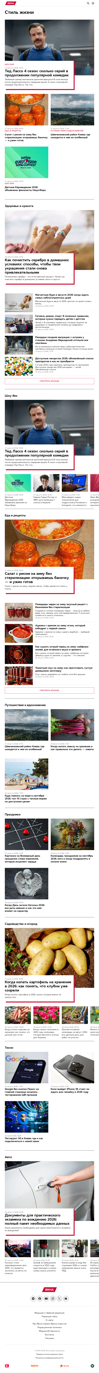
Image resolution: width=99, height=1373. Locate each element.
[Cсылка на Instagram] (52, 1298)
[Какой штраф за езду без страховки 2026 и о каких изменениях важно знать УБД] (75, 1248)
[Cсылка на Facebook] (39, 1298)
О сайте (49, 1320)
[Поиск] (88, 3)
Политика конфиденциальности (49, 1358)
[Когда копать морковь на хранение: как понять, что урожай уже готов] (18, 1015)
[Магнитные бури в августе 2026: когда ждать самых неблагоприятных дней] (19, 302)
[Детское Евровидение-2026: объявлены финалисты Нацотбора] (26, 162)
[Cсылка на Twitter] (59, 1298)
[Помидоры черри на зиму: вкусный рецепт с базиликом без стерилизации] (19, 612)
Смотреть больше (49, 381)
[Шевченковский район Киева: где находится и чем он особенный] (72, 109)
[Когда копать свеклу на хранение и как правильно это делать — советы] (72, 725)
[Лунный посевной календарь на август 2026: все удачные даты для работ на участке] (75, 1015)
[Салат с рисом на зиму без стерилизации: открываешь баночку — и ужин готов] (26, 109)
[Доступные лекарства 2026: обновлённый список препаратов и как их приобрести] (19, 366)
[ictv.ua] (64, 1366)
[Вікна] (11, 3)
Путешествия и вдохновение (67, 131)
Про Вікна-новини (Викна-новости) (50, 1324)
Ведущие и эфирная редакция (49, 1313)
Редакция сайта (49, 1316)
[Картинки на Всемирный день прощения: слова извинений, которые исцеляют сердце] (26, 834)
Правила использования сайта (49, 1354)
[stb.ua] (7, 1366)
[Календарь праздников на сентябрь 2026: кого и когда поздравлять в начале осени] (72, 834)
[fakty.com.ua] (34, 1366)
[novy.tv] (92, 1366)
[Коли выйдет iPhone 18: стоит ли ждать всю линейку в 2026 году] (72, 1067)
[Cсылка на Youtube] (46, 1298)
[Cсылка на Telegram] (33, 1298)
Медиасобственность (49, 1331)
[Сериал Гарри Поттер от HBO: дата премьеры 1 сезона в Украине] (46, 483)
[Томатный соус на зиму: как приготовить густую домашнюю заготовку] (19, 675)
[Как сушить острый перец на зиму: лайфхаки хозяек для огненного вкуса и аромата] (19, 654)
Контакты (49, 1335)
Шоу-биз (9, 64)
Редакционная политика (50, 1327)
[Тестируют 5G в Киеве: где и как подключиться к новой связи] (26, 1117)
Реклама (49, 1338)
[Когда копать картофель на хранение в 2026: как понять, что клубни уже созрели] (49, 958)
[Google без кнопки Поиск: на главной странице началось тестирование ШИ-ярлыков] (26, 1067)
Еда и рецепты (13, 131)
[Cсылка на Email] (65, 1298)
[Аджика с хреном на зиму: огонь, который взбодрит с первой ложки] (19, 633)
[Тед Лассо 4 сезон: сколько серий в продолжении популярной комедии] (49, 47)
